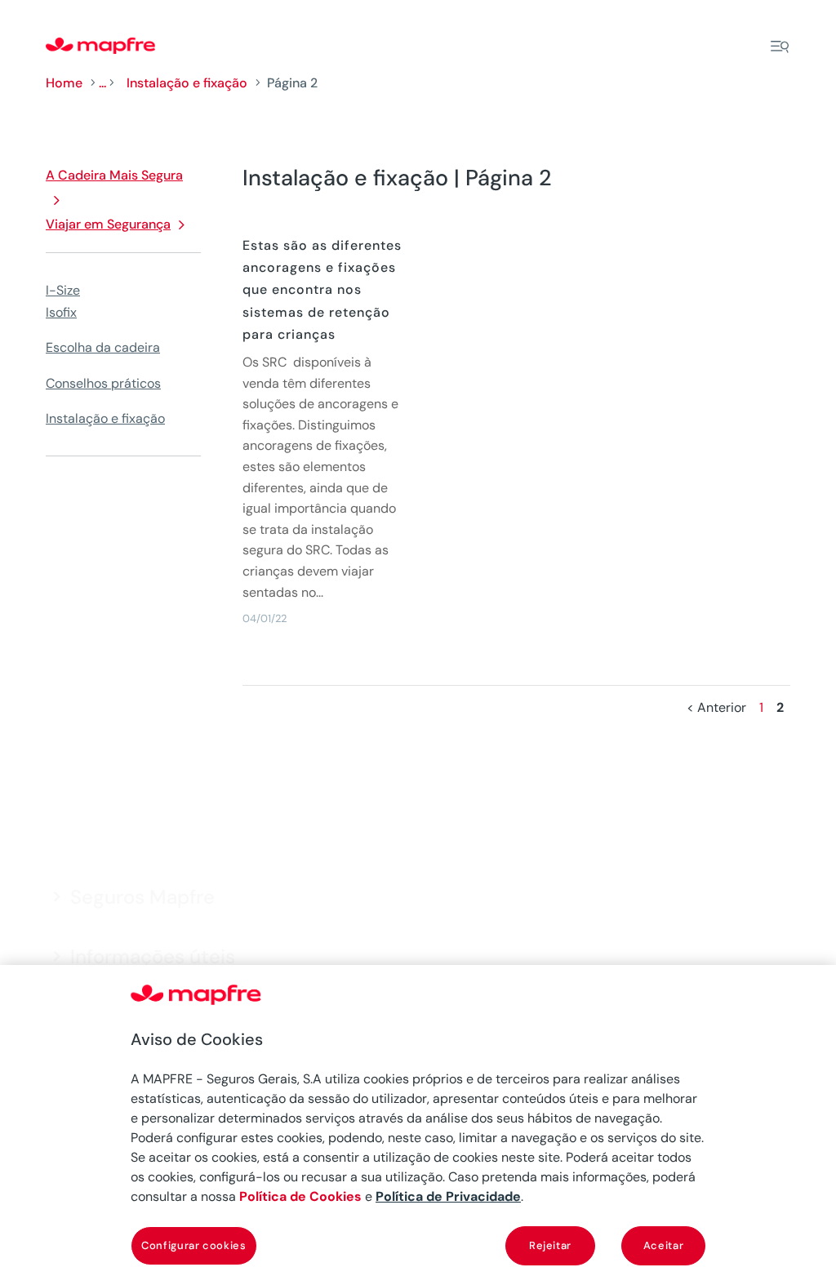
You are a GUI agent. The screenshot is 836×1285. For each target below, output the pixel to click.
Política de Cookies (300, 1196)
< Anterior (716, 707)
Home (64, 82)
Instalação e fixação (187, 82)
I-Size (63, 290)
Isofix (61, 312)
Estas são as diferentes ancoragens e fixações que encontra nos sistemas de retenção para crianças (322, 290)
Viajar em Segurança (108, 224)
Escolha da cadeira (103, 347)
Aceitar (663, 1245)
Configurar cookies (194, 1245)
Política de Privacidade (448, 1196)
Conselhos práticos (103, 383)
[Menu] (780, 47)
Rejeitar (550, 1245)
